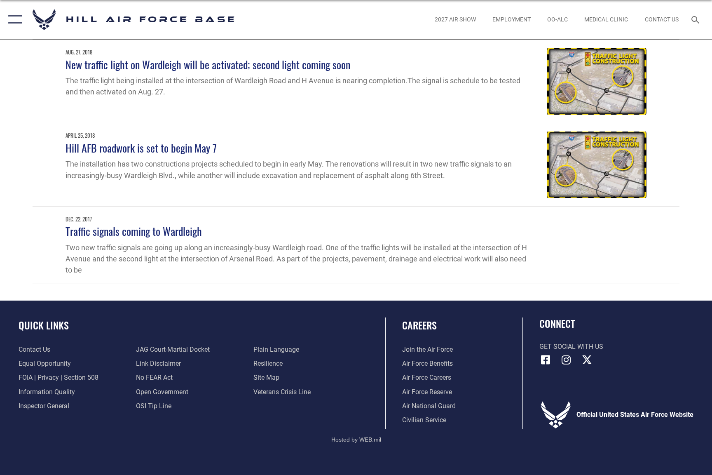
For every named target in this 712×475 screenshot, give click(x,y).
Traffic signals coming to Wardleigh (134, 231)
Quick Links (44, 324)
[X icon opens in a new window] (587, 360)
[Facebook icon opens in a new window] (545, 360)
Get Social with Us (571, 346)
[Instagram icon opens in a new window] (566, 360)
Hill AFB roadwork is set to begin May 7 (141, 148)
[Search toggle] (696, 19)
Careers (419, 324)
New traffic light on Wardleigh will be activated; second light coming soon (208, 64)
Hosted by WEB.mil (356, 439)
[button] (13, 19)
